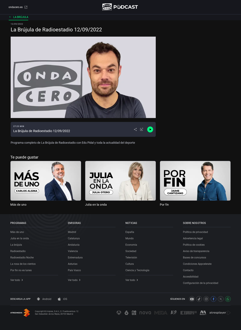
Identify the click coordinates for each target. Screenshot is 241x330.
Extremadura (75, 257)
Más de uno (18, 204)
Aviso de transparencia (196, 251)
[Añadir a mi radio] (142, 129)
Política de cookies (194, 244)
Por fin (164, 204)
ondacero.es (16, 7)
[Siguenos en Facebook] (213, 299)
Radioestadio (18, 251)
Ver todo (15, 280)
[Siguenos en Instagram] (206, 299)
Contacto (188, 270)
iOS (64, 299)
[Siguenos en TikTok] (199, 299)
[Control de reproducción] (150, 129)
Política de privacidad (195, 232)
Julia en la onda (96, 204)
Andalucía (74, 244)
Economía (131, 244)
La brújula (20, 17)
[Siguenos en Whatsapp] (228, 299)
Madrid (72, 232)
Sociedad (130, 251)
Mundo (129, 238)
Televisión (131, 257)
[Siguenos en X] (220, 299)
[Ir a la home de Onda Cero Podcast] (120, 7)
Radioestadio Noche (22, 257)
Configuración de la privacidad (200, 283)
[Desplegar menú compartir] (135, 129)
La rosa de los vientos (23, 263)
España (129, 232)
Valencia (73, 251)
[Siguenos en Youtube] (192, 299)
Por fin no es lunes (21, 270)
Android (46, 299)
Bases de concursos (194, 257)
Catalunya (74, 238)
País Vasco (74, 270)
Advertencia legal (193, 238)
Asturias (72, 263)
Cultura (129, 263)
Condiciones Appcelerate (197, 263)
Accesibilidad (190, 276)
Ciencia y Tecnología (137, 270)
